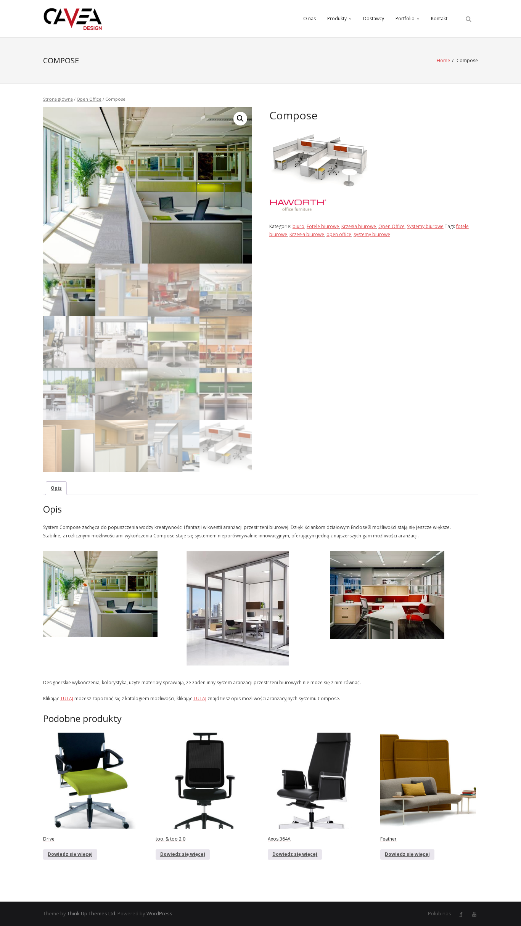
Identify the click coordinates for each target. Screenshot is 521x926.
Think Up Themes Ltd (91, 913)
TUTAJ (66, 698)
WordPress (159, 913)
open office (338, 234)
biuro (298, 226)
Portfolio (405, 18)
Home (443, 60)
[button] (240, 118)
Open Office (89, 99)
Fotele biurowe (323, 226)
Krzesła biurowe (358, 226)
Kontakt (439, 18)
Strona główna (58, 99)
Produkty (337, 18)
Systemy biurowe (425, 226)
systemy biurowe (372, 234)
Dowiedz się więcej (70, 854)
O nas (309, 18)
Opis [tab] (56, 488)
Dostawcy (373, 18)
